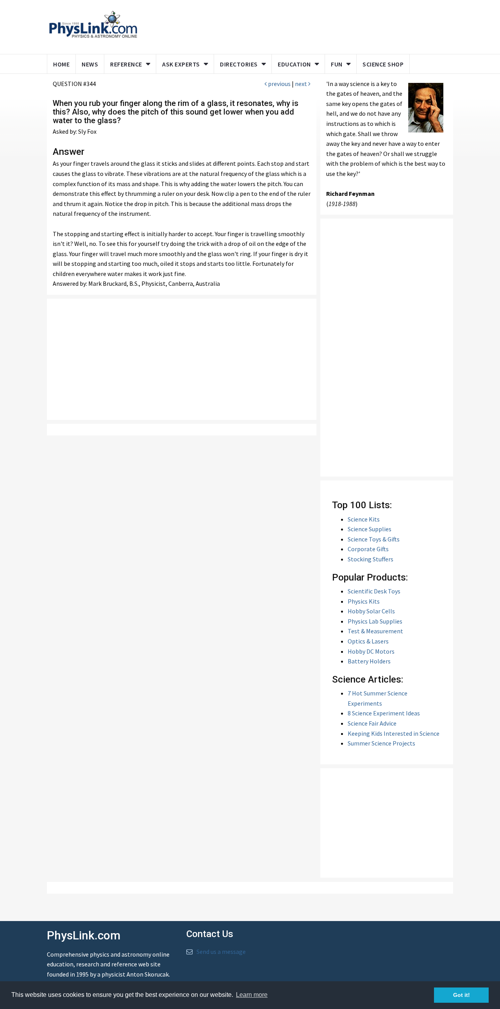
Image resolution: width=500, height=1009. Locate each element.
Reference (126, 64)
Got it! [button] (461, 995)
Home (61, 64)
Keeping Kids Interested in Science (393, 733)
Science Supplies (369, 529)
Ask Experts (181, 64)
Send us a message (221, 951)
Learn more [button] (252, 994)
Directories (239, 64)
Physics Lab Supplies (375, 621)
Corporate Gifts (368, 549)
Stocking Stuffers (370, 559)
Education (294, 64)
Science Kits (364, 519)
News (90, 64)
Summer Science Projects (381, 743)
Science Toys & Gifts (374, 539)
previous (279, 84)
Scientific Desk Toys (374, 591)
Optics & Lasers (368, 641)
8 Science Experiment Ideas (384, 713)
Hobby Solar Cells (371, 611)
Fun (337, 64)
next (301, 84)
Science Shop (383, 64)
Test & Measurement (375, 631)
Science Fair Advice (372, 723)
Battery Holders (369, 661)
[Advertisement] (294, 25)
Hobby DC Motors (371, 651)
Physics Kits (364, 601)
